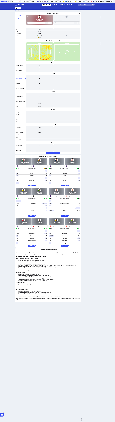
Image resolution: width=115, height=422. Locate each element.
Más (45, 8)
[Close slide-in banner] (3, 412)
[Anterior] (9, 1)
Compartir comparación (52, 153)
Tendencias (4, 1)
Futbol (19, 8)
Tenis (40, 8)
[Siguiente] (114, 1)
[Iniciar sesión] (99, 5)
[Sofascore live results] (20, 5)
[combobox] (37, 23)
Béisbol (25, 8)
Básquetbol (33, 8)
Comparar (31, 185)
